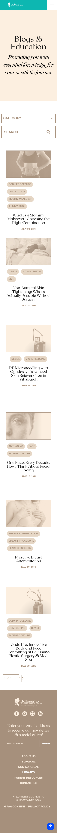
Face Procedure (19, 454)
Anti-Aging (16, 446)
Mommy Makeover (20, 199)
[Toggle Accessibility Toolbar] (50, 826)
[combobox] (21, 132)
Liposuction (17, 192)
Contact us (28, 783)
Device (13, 272)
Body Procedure (20, 184)
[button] (52, 5)
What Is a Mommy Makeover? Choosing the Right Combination (28, 219)
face (32, 446)
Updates (28, 772)
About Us (28, 756)
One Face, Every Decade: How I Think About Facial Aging (28, 466)
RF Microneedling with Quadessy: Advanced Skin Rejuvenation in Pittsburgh (28, 373)
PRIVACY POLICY (39, 806)
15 (19, 678)
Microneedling (35, 359)
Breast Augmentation (23, 534)
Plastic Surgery (20, 548)
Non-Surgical (32, 272)
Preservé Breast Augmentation (28, 559)
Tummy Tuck (17, 206)
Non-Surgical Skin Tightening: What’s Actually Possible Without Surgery (28, 293)
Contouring (17, 628)
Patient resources (28, 777)
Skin (11, 279)
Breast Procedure (21, 541)
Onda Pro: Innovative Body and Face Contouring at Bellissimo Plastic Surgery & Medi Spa (28, 652)
